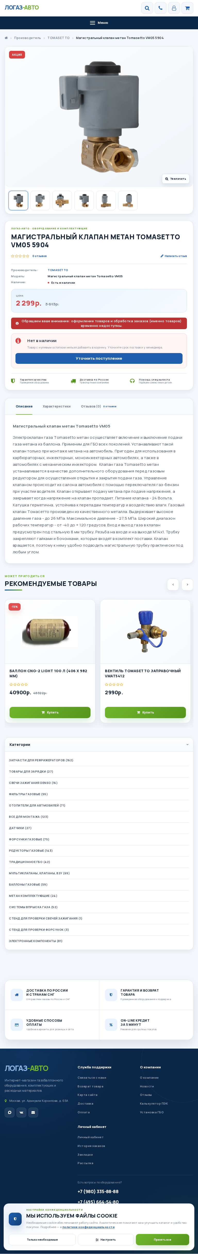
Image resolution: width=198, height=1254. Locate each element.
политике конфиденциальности (88, 1227)
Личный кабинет (92, 1126)
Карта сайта (88, 1095)
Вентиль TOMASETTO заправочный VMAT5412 (143, 673)
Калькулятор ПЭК (154, 1103)
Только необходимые (42, 1239)
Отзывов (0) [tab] (98, 406)
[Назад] (173, 585)
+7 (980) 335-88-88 (98, 1191)
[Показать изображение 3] (62, 200)
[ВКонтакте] (21, 1112)
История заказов (91, 1146)
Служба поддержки (94, 1067)
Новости (147, 1086)
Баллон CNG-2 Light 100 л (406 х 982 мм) (48, 673)
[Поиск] (147, 8)
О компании (150, 1067)
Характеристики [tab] (57, 406)
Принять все (162, 1239)
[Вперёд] (187, 585)
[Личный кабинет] (174, 8)
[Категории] (187, 8)
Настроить (108, 1239)
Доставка (85, 1103)
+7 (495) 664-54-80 (98, 1202)
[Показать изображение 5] (106, 200)
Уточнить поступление (99, 358)
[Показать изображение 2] (40, 200)
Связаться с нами (92, 1077)
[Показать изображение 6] (128, 200)
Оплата (84, 1112)
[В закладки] (89, 608)
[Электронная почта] (33, 1112)
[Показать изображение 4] (84, 200)
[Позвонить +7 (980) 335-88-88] (161, 8)
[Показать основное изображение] (18, 200)
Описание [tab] (24, 406)
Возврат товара (90, 1086)
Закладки (85, 1154)
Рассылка (85, 1163)
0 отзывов (39, 256)
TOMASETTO (58, 270)
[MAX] (9, 1112)
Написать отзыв (176, 256)
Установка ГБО (152, 1112)
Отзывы (146, 1095)
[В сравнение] (89, 619)
